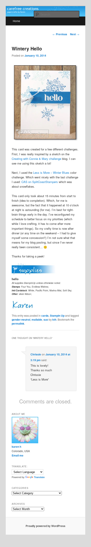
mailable (37, 320)
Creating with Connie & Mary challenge (36, 159)
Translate (39, 477)
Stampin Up (57, 316)
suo (46, 320)
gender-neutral (21, 320)
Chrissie (35, 354)
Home (16, 21)
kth (54, 320)
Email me (17, 455)
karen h (16, 447)
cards (45, 316)
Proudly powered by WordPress (45, 526)
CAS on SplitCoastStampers (39, 182)
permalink (18, 323)
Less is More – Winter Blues (51, 172)
